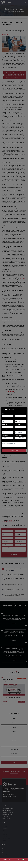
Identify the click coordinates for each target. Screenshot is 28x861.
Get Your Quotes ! (14, 450)
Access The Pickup (18, 429)
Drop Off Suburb (5, 435)
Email (3, 419)
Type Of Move (17, 424)
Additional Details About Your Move (8, 440)
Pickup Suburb (4, 429)
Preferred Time (4, 424)
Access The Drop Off (18, 435)
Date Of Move (17, 419)
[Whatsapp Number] (23, 859)
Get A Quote (5, 859)
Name (3, 413)
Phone (16, 413)
